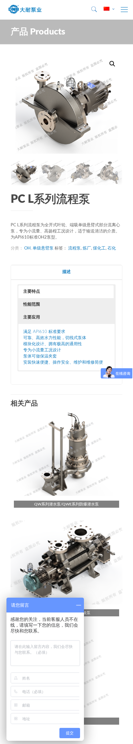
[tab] (66, 272)
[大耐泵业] (25, 10)
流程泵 (74, 248)
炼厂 (87, 248)
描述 (66, 272)
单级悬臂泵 (43, 248)
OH (27, 248)
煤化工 (99, 248)
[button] (66, 291)
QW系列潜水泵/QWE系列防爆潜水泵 (66, 504)
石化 (111, 248)
